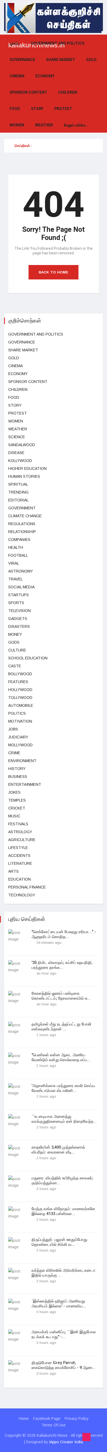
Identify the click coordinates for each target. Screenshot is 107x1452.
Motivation (20, 721)
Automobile (20, 705)
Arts (13, 871)
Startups (18, 595)
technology (21, 895)
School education (27, 658)
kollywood (20, 460)
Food (15, 109)
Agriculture (21, 840)
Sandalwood (21, 445)
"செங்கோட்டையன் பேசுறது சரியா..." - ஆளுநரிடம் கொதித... (64, 934)
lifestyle (18, 847)
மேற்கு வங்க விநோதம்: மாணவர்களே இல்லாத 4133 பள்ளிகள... (63, 1211)
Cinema (17, 76)
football (18, 555)
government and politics (58, 43)
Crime (14, 753)
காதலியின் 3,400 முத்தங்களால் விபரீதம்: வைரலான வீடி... (58, 1149)
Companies (19, 539)
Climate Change (25, 516)
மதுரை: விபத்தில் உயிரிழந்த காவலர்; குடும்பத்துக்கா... (62, 1180)
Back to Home (53, 272)
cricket (16, 808)
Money (15, 634)
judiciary (18, 737)
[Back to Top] (86, 1437)
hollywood (20, 689)
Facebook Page (46, 1418)
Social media (21, 587)
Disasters (19, 626)
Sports (16, 603)
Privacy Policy (77, 1418)
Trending (18, 492)
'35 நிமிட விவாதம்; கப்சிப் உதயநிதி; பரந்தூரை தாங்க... (62, 965)
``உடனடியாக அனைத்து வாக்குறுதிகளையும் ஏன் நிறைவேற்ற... (64, 1118)
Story (37, 109)
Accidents (19, 855)
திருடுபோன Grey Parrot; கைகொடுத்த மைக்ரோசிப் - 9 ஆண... (63, 1365)
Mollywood (20, 745)
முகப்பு (15, 43)
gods (13, 642)
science (16, 437)
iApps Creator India (66, 1442)
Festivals (18, 824)
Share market (60, 60)
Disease (16, 452)
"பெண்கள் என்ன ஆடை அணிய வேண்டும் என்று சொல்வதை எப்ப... (61, 1057)
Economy (44, 76)
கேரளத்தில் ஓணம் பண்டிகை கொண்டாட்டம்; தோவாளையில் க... (61, 995)
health (15, 547)
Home (24, 1418)
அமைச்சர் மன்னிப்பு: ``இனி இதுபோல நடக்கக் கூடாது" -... (64, 1334)
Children (67, 92)
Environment (22, 761)
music (14, 816)
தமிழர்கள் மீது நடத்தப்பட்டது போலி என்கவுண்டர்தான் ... (61, 1026)
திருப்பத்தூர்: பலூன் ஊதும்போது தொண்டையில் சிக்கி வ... (59, 1242)
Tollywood (20, 697)
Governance (22, 60)
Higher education (27, 468)
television (19, 610)
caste (14, 666)
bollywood (20, 674)
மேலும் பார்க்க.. (76, 125)
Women (17, 125)
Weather (44, 125)
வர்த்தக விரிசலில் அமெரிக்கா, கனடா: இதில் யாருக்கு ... (64, 1272)
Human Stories (24, 476)
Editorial (18, 500)
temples (17, 800)
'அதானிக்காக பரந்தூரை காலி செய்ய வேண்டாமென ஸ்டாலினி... (63, 1088)
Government (22, 508)
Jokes (14, 792)
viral (13, 563)
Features (18, 682)
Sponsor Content (28, 92)
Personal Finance (27, 887)
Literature (20, 863)
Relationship (22, 531)
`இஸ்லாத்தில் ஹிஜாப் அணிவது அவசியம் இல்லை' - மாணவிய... (59, 1303)
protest (63, 109)
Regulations (21, 524)
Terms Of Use (53, 1425)
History (17, 768)
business (17, 776)
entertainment (24, 784)
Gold (91, 60)
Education (19, 879)
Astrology (20, 832)
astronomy (20, 571)
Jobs (13, 729)
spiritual (18, 484)
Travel (15, 579)
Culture (17, 650)
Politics (17, 713)
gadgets (17, 618)
